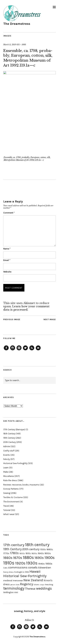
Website (7, 271)
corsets (33, 567)
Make (5, 472)
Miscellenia (8, 476)
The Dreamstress (16, 24)
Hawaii (35, 571)
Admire (6, 446)
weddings (44, 588)
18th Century (9, 433)
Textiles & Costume (13, 497)
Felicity (6, 459)
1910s (8, 563)
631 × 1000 (21, 44)
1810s (28, 553)
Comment (9, 212)
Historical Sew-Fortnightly (25, 576)
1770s (6, 553)
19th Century (9, 438)
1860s (7, 558)
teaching (49, 584)
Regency (26, 584)
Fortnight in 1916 (21, 572)
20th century (30, 549)
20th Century (9, 442)
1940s (41, 563)
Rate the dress (10, 480)
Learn (5, 467)
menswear (18, 580)
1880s (28, 557)
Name (6, 248)
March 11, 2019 (9, 44)
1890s (39, 558)
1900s (49, 557)
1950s (48, 563)
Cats (5, 568)
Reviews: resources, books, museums (21, 484)
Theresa (30, 588)
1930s (32, 563)
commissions (18, 567)
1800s (22, 553)
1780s (14, 553)
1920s (20, 563)
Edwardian (44, 567)
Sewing (6, 493)
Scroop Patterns (11, 489)
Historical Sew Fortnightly (15, 463)
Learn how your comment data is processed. (26, 308)
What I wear (8, 514)
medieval (7, 580)
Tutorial (6, 510)
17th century (13, 545)
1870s (17, 558)
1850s (48, 553)
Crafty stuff (8, 450)
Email (6, 260)
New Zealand (33, 580)
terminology (13, 588)
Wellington (8, 592)
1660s (50, 549)
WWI (16, 592)
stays (42, 585)
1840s (41, 553)
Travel (6, 506)
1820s (34, 553)
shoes (36, 584)
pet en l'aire (14, 585)
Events (6, 455)
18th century (37, 544)
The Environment (11, 501)
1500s (43, 549)
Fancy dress (8, 572)
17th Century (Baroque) (14, 429)
